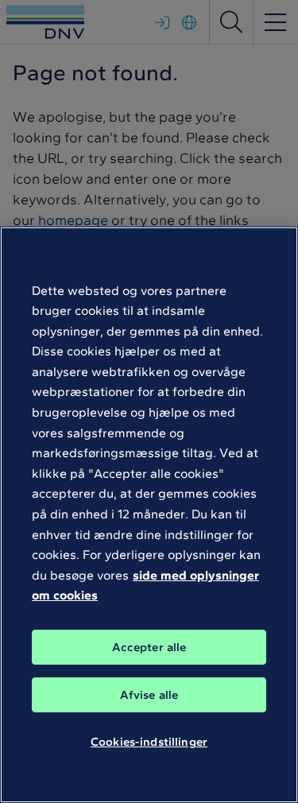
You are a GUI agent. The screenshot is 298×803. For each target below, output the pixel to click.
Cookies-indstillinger (149, 742)
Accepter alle (149, 647)
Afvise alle (149, 695)
